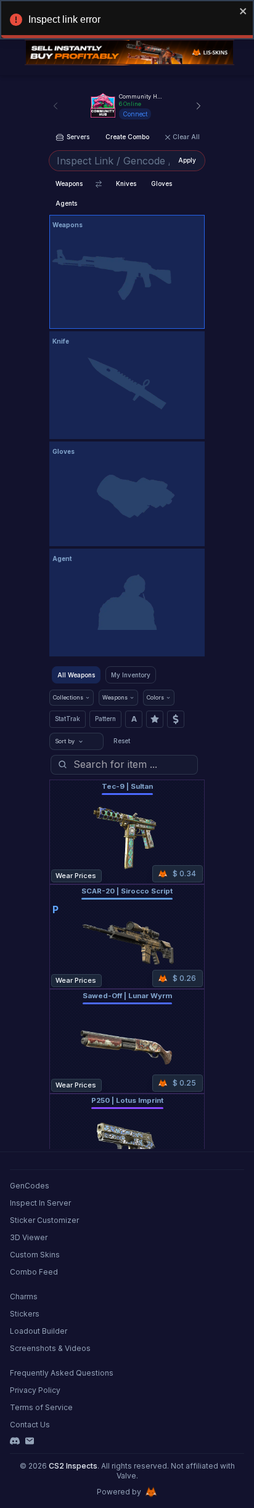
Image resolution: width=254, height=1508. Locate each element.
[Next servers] (198, 106)
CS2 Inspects (73, 1465)
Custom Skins (35, 1254)
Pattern (105, 718)
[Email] (30, 1441)
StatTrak (67, 718)
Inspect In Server (40, 1203)
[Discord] (15, 1441)
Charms (24, 1296)
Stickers (24, 1313)
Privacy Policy (35, 1390)
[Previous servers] (55, 106)
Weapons (69, 183)
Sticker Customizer (44, 1220)
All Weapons (76, 675)
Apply (187, 160)
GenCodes (29, 1185)
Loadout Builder (38, 1331)
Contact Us (30, 1424)
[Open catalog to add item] (127, 275)
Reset (121, 740)
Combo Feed (34, 1271)
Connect (135, 114)
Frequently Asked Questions (61, 1372)
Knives (126, 183)
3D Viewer (28, 1237)
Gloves (161, 183)
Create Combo (127, 136)
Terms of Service (41, 1407)
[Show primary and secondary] (98, 184)
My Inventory (130, 675)
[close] (243, 11)
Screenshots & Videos (50, 1348)
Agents (66, 203)
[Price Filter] (175, 719)
